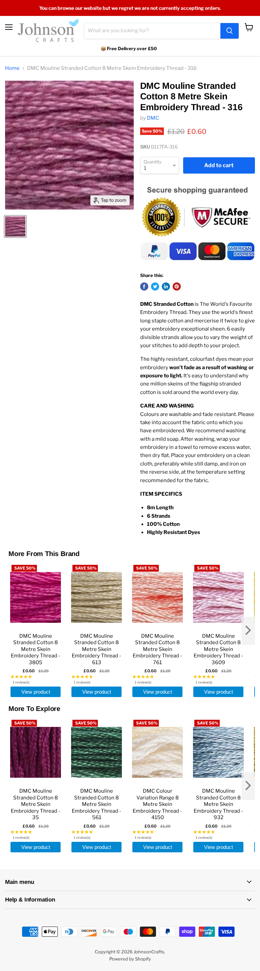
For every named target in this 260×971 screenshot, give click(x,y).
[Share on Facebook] (144, 286)
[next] (248, 631)
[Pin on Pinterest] (177, 286)
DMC (153, 118)
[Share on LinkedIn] (166, 286)
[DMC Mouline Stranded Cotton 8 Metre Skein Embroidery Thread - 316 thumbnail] (15, 226)
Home (12, 68)
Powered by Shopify (130, 959)
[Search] (229, 31)
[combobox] (152, 31)
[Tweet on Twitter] (155, 286)
